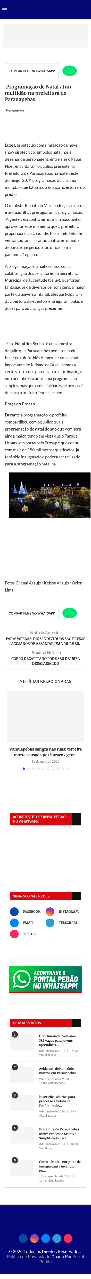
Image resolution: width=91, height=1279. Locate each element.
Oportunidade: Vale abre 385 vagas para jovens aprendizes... (57, 1040)
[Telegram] (56, 1237)
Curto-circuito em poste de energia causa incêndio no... (60, 1166)
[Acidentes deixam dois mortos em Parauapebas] (22, 1075)
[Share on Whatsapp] (69, 71)
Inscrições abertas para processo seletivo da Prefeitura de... (57, 1101)
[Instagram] (34, 1237)
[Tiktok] (68, 1237)
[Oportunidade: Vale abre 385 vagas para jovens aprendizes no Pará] (22, 1042)
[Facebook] (23, 1237)
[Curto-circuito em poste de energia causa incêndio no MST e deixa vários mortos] (22, 1168)
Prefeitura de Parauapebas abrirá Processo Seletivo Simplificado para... (59, 1133)
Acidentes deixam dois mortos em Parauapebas (57, 1071)
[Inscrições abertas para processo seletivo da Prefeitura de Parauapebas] (22, 1103)
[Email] (45, 1237)
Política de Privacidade (29, 1256)
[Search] (86, 10)
